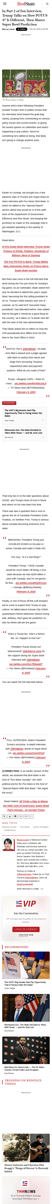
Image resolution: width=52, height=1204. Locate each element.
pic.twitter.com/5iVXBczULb (30, 383)
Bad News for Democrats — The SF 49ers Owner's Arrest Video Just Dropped (24, 1068)
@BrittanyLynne (32, 651)
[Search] (47, 4)
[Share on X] (4, 816)
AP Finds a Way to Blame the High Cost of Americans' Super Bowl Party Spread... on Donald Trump (26, 805)
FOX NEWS (24, 827)
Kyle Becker (9, 1031)
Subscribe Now (26, 935)
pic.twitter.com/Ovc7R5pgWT (26, 664)
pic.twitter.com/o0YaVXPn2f (28, 753)
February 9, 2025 (26, 392)
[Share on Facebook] (15, 816)
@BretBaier (29, 349)
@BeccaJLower (24, 874)
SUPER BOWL (10, 830)
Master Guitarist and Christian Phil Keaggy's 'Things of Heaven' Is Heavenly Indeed (26, 1168)
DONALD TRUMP (9, 827)
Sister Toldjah (9, 988)
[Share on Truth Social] (9, 816)
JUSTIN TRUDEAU (41, 827)
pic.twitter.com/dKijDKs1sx (31, 583)
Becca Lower (8, 29)
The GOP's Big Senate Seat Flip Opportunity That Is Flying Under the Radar (25, 983)
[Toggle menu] (4, 3)
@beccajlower (31, 877)
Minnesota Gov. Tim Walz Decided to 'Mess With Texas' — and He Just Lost (25, 1026)
